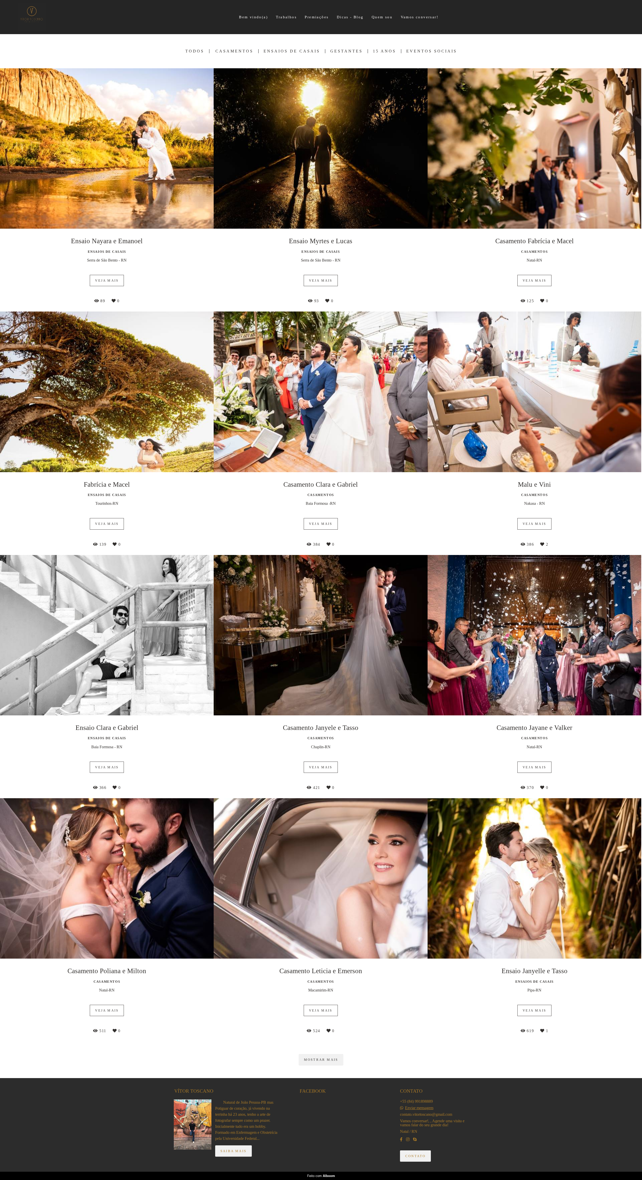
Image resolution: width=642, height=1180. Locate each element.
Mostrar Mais (321, 1060)
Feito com (321, 1176)
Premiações (317, 17)
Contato (415, 1156)
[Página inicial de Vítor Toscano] (35, 17)
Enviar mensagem (419, 1108)
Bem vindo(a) (253, 17)
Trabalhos (286, 17)
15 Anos (384, 51)
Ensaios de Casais (292, 51)
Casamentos (234, 51)
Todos (194, 51)
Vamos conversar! (419, 17)
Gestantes (346, 51)
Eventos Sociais (431, 51)
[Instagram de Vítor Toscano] (408, 1139)
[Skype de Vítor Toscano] (415, 1139)
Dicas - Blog (350, 17)
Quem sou (382, 17)
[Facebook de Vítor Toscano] (401, 1139)
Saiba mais (233, 1151)
